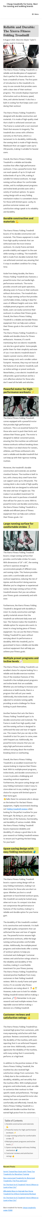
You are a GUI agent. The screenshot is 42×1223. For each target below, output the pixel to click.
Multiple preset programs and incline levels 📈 (20, 1143)
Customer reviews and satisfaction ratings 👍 (19, 1154)
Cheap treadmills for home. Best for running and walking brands (20, 5)
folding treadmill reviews (17, 809)
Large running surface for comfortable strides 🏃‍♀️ (21, 1137)
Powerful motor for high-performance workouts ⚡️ (21, 1131)
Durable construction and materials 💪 (20, 1125)
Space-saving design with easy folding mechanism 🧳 (21, 1148)
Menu (36, 14)
